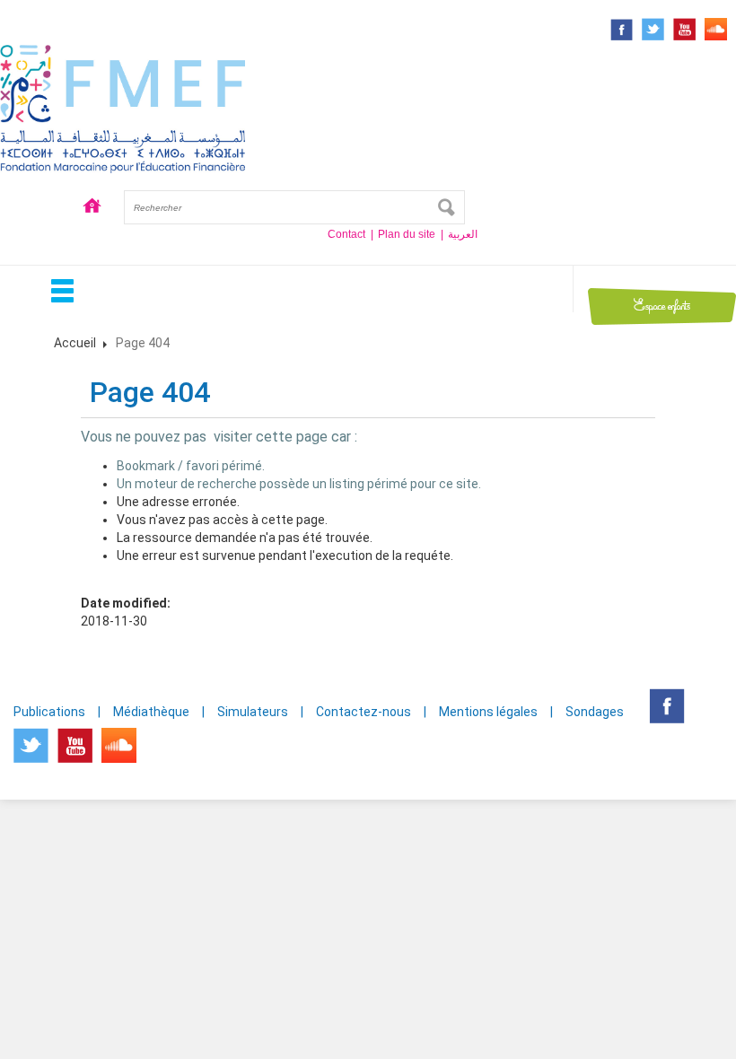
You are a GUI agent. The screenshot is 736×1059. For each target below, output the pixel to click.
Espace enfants (662, 306)
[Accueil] (122, 107)
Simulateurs (252, 712)
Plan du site (406, 234)
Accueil (92, 207)
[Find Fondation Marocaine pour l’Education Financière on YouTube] (684, 29)
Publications (49, 712)
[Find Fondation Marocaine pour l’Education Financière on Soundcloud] (716, 29)
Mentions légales (488, 712)
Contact (346, 234)
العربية (463, 234)
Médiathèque (151, 712)
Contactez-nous (363, 712)
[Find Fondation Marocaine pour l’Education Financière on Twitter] (653, 29)
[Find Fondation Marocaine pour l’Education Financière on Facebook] (621, 29)
